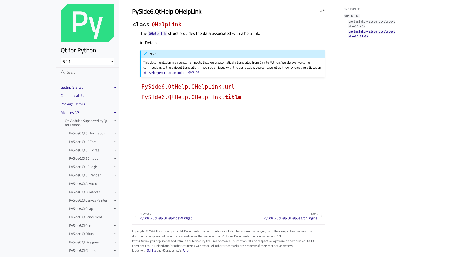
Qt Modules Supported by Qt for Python (86, 123)
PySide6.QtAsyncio (83, 183)
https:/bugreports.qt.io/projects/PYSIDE (171, 72)
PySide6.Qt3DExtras (84, 150)
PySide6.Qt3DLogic (83, 166)
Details (151, 43)
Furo (185, 250)
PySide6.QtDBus (81, 234)
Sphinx (151, 250)
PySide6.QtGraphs (82, 250)
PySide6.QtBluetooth (84, 192)
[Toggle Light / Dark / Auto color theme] (322, 11)
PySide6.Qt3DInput (83, 158)
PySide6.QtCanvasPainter (88, 200)
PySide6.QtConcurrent (85, 217)
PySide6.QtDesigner (84, 242)
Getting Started (72, 87)
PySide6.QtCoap (81, 208)
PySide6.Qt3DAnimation (87, 133)
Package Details (73, 104)
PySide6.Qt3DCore (83, 141)
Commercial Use (73, 95)
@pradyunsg (170, 250)
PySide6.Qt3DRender (85, 175)
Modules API (70, 112)
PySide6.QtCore (80, 225)
